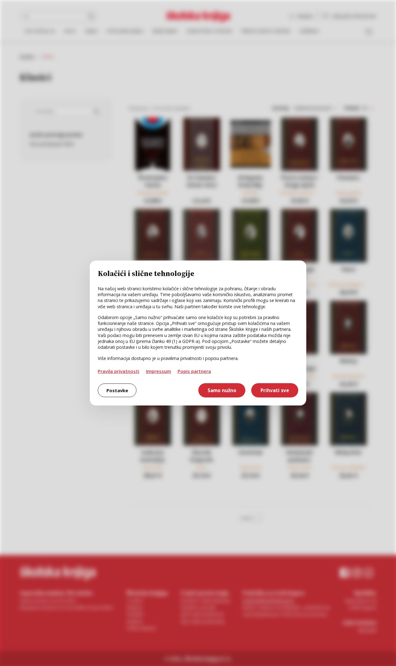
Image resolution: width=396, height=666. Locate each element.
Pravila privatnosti (118, 371)
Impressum (158, 371)
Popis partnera (194, 371)
